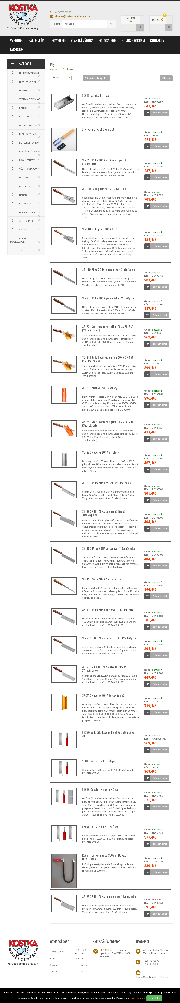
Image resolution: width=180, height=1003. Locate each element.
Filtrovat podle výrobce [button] (96, 78)
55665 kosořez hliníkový (96, 95)
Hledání (56, 23)
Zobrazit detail (160, 112)
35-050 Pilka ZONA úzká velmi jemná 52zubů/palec (104, 162)
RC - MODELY (25, 116)
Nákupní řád (37, 40)
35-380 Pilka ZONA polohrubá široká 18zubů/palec (103, 513)
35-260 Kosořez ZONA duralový (100, 452)
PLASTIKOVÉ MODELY (30, 134)
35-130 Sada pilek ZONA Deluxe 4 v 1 (104, 189)
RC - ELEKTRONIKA (28, 142)
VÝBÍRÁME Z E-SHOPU (30, 99)
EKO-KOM (104, 950)
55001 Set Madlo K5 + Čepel (99, 761)
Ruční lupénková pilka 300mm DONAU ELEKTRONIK (104, 857)
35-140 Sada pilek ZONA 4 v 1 (100, 229)
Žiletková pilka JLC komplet (98, 129)
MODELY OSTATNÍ (28, 125)
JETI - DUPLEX (26, 221)
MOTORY (23, 177)
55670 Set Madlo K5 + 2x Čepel (100, 827)
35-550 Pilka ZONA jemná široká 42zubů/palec (109, 638)
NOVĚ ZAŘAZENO (28, 82)
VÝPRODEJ (16, 40)
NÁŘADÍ (23, 195)
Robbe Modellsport (18, 240)
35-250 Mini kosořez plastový (99, 388)
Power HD (59, 40)
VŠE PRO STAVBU (28, 168)
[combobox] (66, 77)
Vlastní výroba (82, 40)
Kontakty (157, 40)
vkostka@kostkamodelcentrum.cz (72, 16)
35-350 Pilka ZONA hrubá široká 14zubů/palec (109, 897)
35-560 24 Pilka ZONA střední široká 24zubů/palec (104, 668)
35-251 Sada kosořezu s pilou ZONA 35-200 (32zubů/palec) (108, 423)
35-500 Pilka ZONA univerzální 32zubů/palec (108, 610)
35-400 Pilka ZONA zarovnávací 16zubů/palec (109, 548)
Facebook (17, 49)
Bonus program (133, 40)
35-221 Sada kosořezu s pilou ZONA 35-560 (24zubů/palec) (108, 328)
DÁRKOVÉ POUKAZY (29, 212)
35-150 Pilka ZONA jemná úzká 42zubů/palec (108, 270)
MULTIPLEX (24, 186)
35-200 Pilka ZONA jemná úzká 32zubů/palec (108, 298)
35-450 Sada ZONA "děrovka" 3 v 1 (102, 579)
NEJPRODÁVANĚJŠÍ (29, 73)
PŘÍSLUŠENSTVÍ (27, 160)
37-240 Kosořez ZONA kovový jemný (103, 695)
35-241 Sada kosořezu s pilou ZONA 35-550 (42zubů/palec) (108, 359)
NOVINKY (23, 90)
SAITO (22, 250)
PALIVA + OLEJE (27, 203)
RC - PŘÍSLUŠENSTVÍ (29, 151)
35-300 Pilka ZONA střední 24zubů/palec (106, 483)
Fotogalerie (107, 40)
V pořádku (154, 998)
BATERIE (23, 108)
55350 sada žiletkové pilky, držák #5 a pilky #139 (108, 734)
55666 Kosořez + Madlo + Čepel (100, 789)
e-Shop (53, 69)
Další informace (138, 998)
